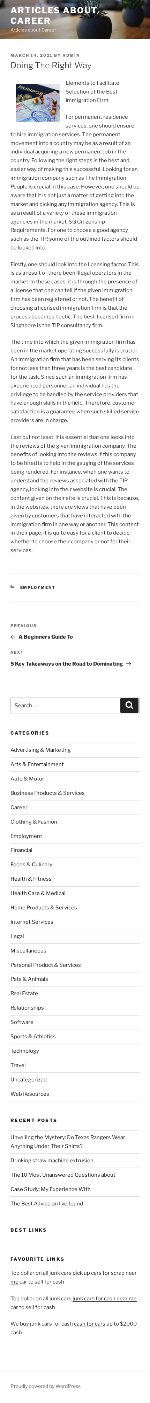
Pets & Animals (29, 979)
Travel (18, 1065)
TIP (43, 239)
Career (19, 807)
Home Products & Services (43, 908)
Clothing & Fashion (33, 822)
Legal (17, 936)
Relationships (27, 1008)
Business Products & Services (47, 793)
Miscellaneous (28, 951)
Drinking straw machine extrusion (51, 1160)
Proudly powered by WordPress (45, 1386)
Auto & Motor (27, 779)
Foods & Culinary (31, 864)
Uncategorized (28, 1080)
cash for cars (89, 1324)
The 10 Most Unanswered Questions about (62, 1175)
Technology (24, 1051)
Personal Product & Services (45, 965)
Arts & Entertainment (37, 764)
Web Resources (29, 1094)
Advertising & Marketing (40, 750)
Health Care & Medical (38, 893)
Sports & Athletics (33, 1036)
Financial (21, 850)
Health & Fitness (31, 879)
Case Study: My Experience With (50, 1189)
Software (21, 1022)
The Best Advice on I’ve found (46, 1204)
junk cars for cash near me (105, 1298)
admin (71, 55)
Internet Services (31, 922)
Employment (38, 587)
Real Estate (24, 993)
